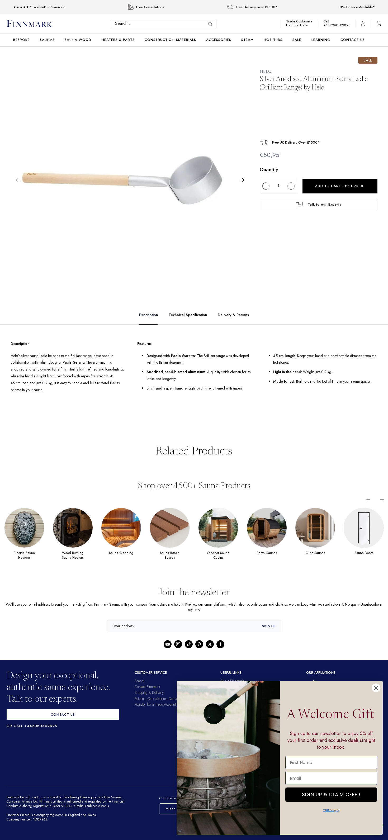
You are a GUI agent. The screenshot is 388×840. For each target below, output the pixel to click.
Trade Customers (302, 21)
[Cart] (378, 23)
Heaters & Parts (118, 39)
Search (140, 681)
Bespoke (21, 39)
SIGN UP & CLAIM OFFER (331, 793)
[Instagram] (178, 644)
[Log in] (363, 23)
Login (293, 25)
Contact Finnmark (147, 686)
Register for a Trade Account (155, 704)
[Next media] (242, 180)
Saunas (47, 39)
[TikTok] (189, 644)
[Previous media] (18, 180)
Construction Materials (170, 39)
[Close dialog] (376, 687)
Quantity (269, 169)
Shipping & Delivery (149, 692)
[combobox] (165, 23)
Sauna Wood (78, 39)
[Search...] (212, 24)
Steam (247, 39)
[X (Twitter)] (210, 644)
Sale (296, 39)
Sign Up (269, 626)
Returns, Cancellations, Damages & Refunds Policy (171, 698)
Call (329, 21)
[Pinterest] (199, 644)
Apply (306, 25)
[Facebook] (220, 644)
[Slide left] (368, 499)
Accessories (218, 39)
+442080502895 (338, 25)
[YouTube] (168, 644)
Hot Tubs (273, 39)
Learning (320, 39)
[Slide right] (382, 499)
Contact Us (352, 39)
